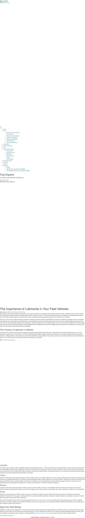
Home (4, 129)
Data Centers (10, 159)
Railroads (9, 154)
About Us (5, 165)
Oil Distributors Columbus (18, 312)
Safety (8, 167)
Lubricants (6, 144)
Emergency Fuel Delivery (13, 132)
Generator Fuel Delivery (13, 136)
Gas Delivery (10, 134)
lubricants (77, 332)
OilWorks (3, 319)
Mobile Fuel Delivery (12, 137)
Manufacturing (10, 152)
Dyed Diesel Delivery (12, 139)
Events (8, 157)
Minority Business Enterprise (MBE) (16, 169)
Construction (10, 151)
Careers (5, 164)
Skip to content (4, 1)
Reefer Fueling (10, 141)
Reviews (5, 162)
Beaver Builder (51, 517)
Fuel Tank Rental (7, 146)
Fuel (4, 131)
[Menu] (0, 127)
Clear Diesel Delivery (12, 142)
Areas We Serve (7, 161)
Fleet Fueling (10, 156)
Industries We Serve (8, 149)
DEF (4, 147)
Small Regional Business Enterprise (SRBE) (18, 170)
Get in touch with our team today (43, 513)
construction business (44, 500)
